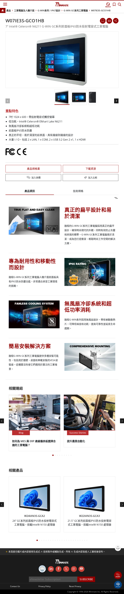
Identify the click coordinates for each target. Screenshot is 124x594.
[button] (118, 575)
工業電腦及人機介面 (24, 10)
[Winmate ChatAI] (118, 584)
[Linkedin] (51, 569)
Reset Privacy (75, 586)
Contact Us (15, 586)
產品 (8, 10)
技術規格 (78, 191)
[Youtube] (81, 569)
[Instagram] (74, 569)
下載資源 (91, 168)
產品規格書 (33, 168)
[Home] (2, 10)
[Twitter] (66, 569)
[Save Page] (103, 20)
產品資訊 (30, 191)
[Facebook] (59, 569)
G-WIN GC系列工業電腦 (76, 10)
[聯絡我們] (109, 20)
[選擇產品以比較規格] (62, 178)
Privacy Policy (44, 586)
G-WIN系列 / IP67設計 (49, 10)
